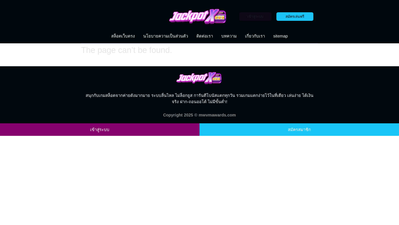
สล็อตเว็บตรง (123, 36)
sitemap (280, 36)
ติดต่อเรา (204, 36)
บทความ (229, 36)
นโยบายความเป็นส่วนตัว (165, 36)
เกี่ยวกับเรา (255, 36)
